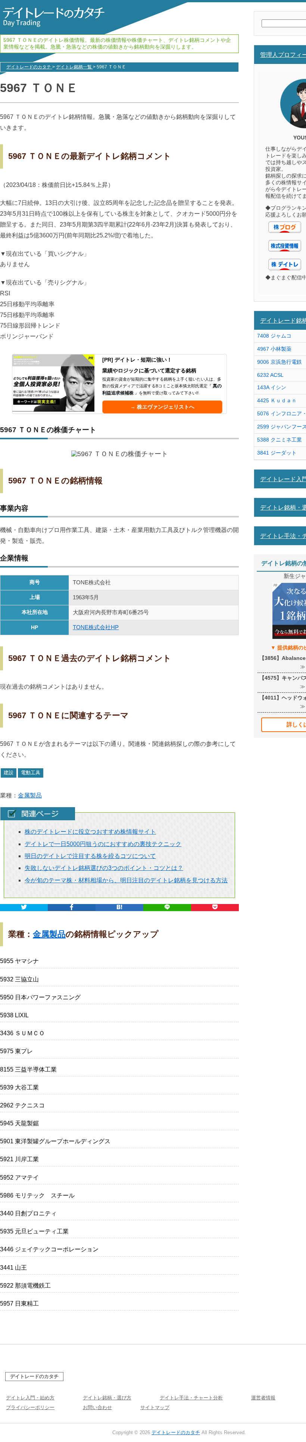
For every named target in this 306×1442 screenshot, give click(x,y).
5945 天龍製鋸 (19, 1123)
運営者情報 (263, 1398)
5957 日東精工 (19, 1303)
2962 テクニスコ (22, 1105)
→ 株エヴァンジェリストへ (162, 407)
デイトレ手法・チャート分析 (191, 1398)
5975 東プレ (16, 1051)
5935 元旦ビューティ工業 (34, 1231)
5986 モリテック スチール (37, 1195)
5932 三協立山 (19, 979)
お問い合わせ (97, 1407)
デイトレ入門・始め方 (30, 1398)
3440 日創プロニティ (28, 1213)
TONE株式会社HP (96, 627)
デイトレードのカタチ (34, 1376)
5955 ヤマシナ (19, 961)
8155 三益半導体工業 (28, 1069)
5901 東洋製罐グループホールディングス (55, 1141)
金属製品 (30, 795)
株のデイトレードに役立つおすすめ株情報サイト (90, 831)
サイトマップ (154, 1407)
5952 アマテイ (19, 1177)
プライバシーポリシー (30, 1407)
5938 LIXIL (14, 1015)
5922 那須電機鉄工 (25, 1285)
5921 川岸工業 (19, 1159)
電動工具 (30, 772)
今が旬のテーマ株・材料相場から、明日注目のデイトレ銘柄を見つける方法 (126, 880)
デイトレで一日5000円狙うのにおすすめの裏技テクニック (103, 844)
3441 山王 (13, 1267)
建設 (8, 772)
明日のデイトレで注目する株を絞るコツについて (90, 856)
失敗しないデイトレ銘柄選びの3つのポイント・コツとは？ (104, 868)
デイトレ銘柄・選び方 (107, 1398)
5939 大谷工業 (19, 1087)
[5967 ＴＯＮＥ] (119, 907)
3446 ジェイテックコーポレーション (49, 1249)
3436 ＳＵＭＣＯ (22, 1033)
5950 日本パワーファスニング (40, 997)
